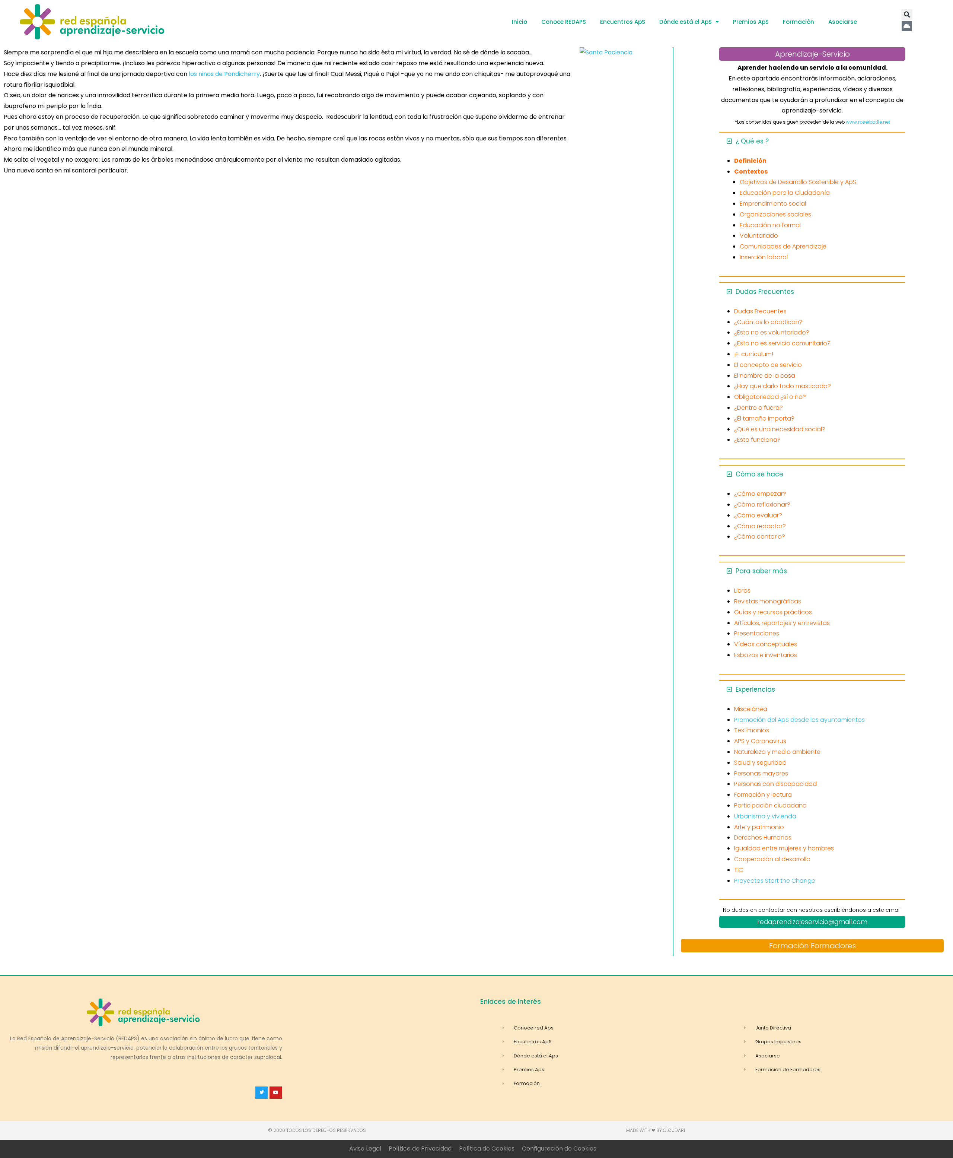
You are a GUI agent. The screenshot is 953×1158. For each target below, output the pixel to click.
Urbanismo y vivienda (765, 816)
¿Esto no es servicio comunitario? (782, 343)
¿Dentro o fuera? (758, 407)
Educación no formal (770, 225)
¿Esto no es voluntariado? (771, 332)
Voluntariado (759, 235)
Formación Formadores (812, 945)
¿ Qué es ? (752, 141)
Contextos (751, 171)
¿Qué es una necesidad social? (779, 429)
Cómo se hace (759, 474)
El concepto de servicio (768, 365)
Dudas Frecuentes (765, 291)
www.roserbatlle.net (868, 122)
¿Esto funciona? (757, 439)
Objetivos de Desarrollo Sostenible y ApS (798, 182)
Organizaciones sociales (775, 214)
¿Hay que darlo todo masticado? (782, 386)
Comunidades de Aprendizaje (783, 246)
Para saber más (761, 571)
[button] (906, 14)
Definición (750, 160)
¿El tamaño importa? (764, 418)
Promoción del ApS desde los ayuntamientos (799, 720)
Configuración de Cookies (559, 1148)
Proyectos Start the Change (774, 880)
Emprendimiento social (773, 203)
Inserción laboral (764, 257)
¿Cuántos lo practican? (768, 322)
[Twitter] (261, 1092)
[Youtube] (276, 1092)
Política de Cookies (486, 1148)
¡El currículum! (753, 354)
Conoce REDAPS (563, 22)
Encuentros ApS (622, 22)
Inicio (519, 22)
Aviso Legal (365, 1148)
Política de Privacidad (420, 1148)
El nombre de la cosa (764, 375)
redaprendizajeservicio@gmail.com (812, 921)
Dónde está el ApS (685, 22)
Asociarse (842, 22)
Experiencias (755, 689)
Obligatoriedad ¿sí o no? (770, 397)
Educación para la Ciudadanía (785, 192)
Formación (798, 22)
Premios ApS (751, 22)
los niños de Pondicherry (224, 74)
